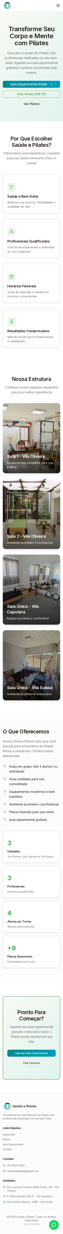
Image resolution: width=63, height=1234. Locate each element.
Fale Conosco (31, 1062)
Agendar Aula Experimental (31, 1053)
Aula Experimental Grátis (28, 84)
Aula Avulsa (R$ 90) (31, 94)
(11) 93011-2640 (16, 1165)
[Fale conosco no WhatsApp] (54, 1225)
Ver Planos (32, 104)
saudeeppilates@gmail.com (23, 1171)
